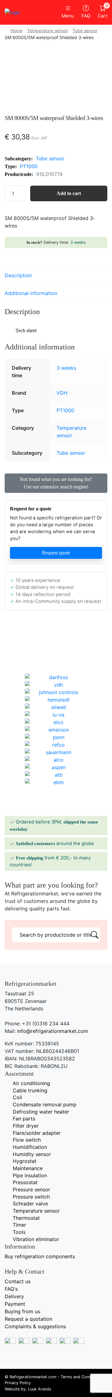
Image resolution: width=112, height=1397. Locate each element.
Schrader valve (30, 1203)
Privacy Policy (18, 1382)
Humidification (30, 1147)
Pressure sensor (31, 1189)
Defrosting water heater (41, 1112)
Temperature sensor (47, 30)
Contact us (17, 1281)
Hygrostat (24, 1161)
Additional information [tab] (31, 293)
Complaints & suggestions (35, 1326)
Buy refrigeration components (40, 1256)
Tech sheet (26, 330)
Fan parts (24, 1118)
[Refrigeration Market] (28, 12)
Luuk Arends (39, 1389)
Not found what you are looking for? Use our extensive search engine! (56, 483)
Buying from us (22, 1311)
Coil (17, 1097)
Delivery (14, 1296)
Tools (19, 1232)
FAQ (86, 16)
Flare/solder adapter (37, 1133)
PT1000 (29, 166)
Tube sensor (84, 30)
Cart (102, 12)
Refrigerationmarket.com (33, 1376)
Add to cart (69, 193)
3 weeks (78, 242)
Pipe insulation (30, 1175)
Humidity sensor (32, 1154)
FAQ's (11, 1289)
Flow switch (27, 1140)
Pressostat (25, 1182)
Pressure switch (31, 1197)
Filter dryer (26, 1126)
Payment (15, 1304)
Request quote (56, 552)
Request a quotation (28, 1319)
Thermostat (26, 1218)
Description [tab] (18, 275)
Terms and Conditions (81, 1376)
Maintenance (28, 1168)
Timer (19, 1225)
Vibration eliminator (36, 1239)
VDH (62, 393)
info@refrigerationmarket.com (52, 1031)
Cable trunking (30, 1090)
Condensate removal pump (45, 1104)
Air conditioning (31, 1083)
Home (16, 30)
